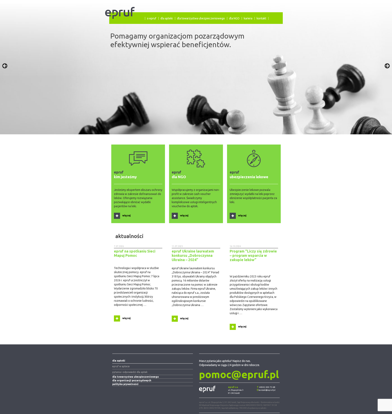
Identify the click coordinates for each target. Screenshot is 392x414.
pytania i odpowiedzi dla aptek (129, 372)
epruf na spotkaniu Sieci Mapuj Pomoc (134, 253)
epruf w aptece (121, 366)
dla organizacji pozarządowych (131, 380)
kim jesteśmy (125, 177)
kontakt (261, 18)
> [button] (387, 66)
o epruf (151, 18)
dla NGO (234, 18)
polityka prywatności (125, 384)
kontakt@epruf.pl (266, 390)
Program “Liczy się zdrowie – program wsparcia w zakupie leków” (253, 255)
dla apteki (166, 18)
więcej (126, 215)
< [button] (5, 66)
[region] (196, 67)
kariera (248, 18)
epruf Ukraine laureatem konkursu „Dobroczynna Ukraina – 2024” (193, 255)
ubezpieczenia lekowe (249, 177)
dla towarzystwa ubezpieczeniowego (201, 18)
